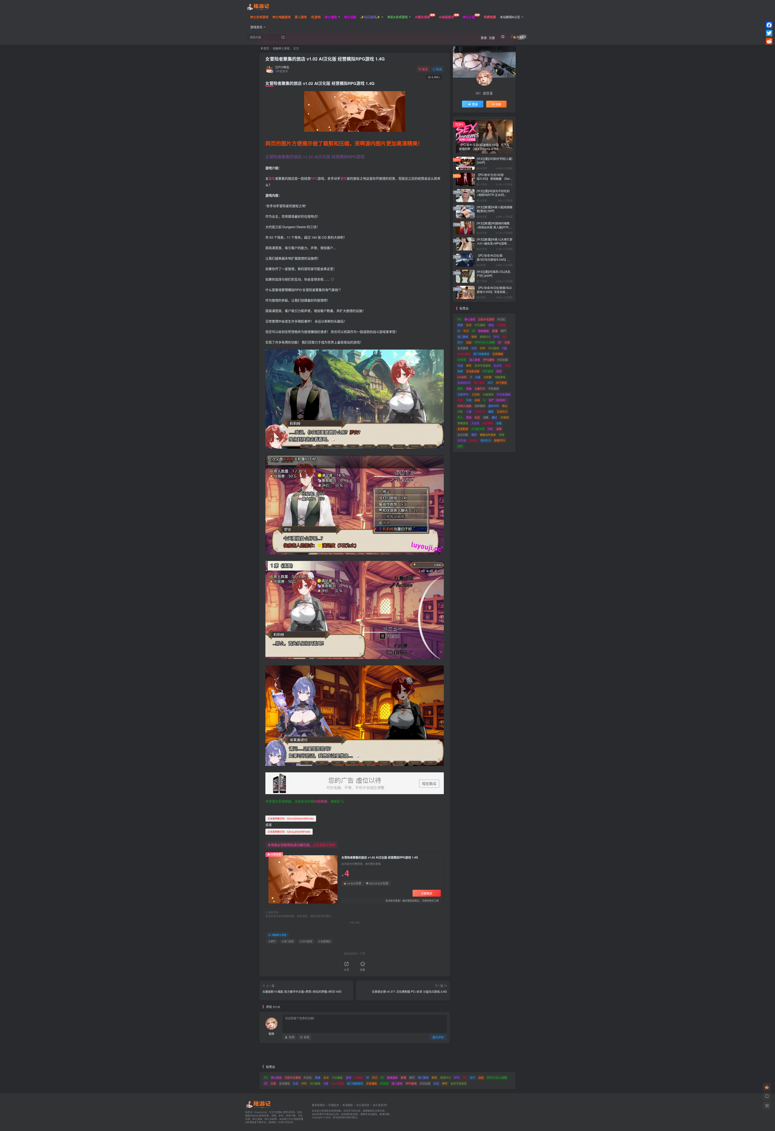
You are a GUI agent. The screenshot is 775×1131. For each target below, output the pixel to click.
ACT (490, 382)
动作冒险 (480, 406)
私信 (439, 69)
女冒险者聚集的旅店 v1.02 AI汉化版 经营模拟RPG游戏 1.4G (325, 58)
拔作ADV (493, 406)
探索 (460, 371)
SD (504, 336)
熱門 (503, 331)
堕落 (468, 417)
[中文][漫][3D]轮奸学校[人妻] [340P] (494, 161)
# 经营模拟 (324, 941)
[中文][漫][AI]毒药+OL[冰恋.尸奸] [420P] (494, 273)
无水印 (498, 365)
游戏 (491, 325)
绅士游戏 (470, 319)
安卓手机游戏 (482, 365)
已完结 (476, 394)
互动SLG (502, 411)
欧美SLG (485, 336)
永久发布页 (362, 1105)
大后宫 (475, 423)
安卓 (468, 325)
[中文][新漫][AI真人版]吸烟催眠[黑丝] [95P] (494, 209)
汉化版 (487, 377)
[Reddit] (769, 41)
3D (473, 331)
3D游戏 (504, 417)
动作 (460, 446)
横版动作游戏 (488, 435)
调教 (485, 417)
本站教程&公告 (510, 17)
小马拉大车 (478, 429)
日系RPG (463, 394)
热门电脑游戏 (481, 354)
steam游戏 (464, 354)
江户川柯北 (282, 67)
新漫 (494, 331)
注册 (492, 38)
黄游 (460, 325)
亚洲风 (473, 440)
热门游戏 (463, 336)
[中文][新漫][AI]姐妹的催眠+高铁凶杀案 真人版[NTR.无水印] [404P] (494, 227)
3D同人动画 (464, 406)
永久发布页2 (380, 1105)
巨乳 (460, 411)
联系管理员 (318, 1105)
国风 (460, 400)
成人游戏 (474, 359)
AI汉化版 (502, 359)
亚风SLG (486, 440)
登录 (484, 38)
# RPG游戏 (306, 941)
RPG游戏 (488, 359)
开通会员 (521, 37)
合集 (499, 423)
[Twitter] (769, 33)
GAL (490, 429)
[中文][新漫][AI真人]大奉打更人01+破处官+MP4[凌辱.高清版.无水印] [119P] (494, 243)
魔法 (494, 417)
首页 (266, 48)
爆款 (490, 411)
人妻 (468, 411)
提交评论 (438, 1037)
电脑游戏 (500, 377)
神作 (468, 365)
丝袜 (477, 400)
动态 (468, 342)
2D (499, 342)
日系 (507, 342)
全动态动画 (472, 371)
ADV (482, 348)
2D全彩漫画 (503, 394)
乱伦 (477, 417)
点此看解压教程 (324, 845)
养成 (501, 435)
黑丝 (499, 371)
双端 (468, 388)
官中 (460, 342)
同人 (460, 417)
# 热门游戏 (288, 941)
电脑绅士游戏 (281, 48)
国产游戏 (479, 382)
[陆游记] (258, 6)
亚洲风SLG (464, 382)
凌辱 (499, 429)
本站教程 (347, 1105)
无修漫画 (497, 354)
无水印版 (463, 435)
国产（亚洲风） (498, 400)
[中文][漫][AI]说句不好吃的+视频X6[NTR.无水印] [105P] (493, 195)
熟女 (504, 406)
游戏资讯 (256, 27)
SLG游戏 (493, 348)
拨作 (474, 435)
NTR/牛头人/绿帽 (485, 342)
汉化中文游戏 (486, 319)
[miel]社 (462, 377)
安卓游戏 (463, 348)
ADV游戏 (488, 371)
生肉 (468, 400)
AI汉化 (501, 319)
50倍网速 (320, 801)
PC (459, 319)
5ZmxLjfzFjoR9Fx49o (289, 831)
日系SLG (480, 411)
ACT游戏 (501, 382)
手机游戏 (493, 388)
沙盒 (477, 377)
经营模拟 (488, 423)
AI (459, 331)
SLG (466, 331)
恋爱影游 (463, 429)
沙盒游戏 (488, 394)
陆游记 (343, 1117)
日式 (474, 348)
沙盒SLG (480, 388)
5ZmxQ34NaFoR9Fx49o (291, 818)
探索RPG (499, 440)
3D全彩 (462, 359)
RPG (314, 178)
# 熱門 (272, 941)
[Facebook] (769, 25)
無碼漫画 (483, 331)
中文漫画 (480, 325)
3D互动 (462, 440)
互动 (460, 365)
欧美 (474, 336)
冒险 (272, 178)
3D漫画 (501, 325)
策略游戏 (463, 423)
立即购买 (426, 893)
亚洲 (507, 365)
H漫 (504, 348)
